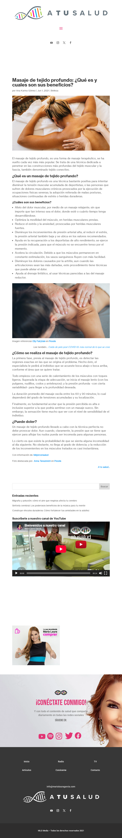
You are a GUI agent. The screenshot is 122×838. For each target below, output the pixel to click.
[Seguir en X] (64, 42)
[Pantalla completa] (105, 573)
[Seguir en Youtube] (51, 42)
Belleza (54, 90)
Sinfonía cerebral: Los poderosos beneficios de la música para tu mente (48, 505)
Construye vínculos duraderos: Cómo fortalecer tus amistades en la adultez (50, 510)
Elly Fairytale (39, 341)
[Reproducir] (16, 573)
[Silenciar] (100, 573)
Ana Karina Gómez (26, 90)
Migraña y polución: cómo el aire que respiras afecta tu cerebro (44, 500)
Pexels (52, 341)
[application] (61, 549)
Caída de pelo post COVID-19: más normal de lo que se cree (79, 347)
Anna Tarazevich (42, 461)
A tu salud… (104, 467)
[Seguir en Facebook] (70, 42)
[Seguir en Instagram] (57, 42)
